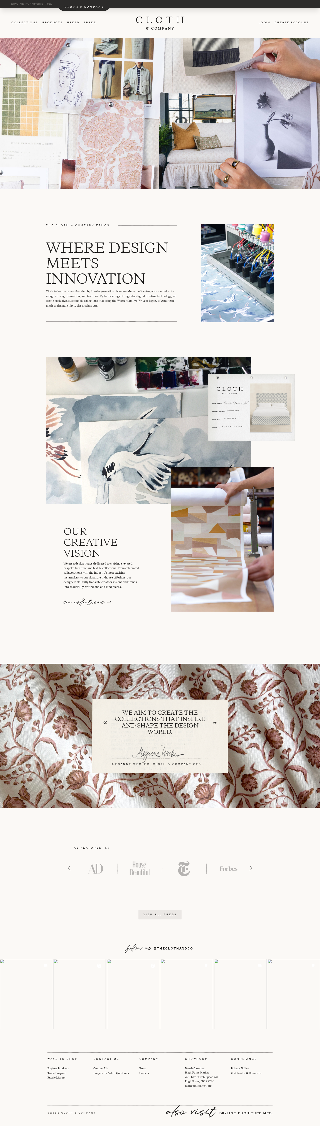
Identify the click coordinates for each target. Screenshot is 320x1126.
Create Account (292, 23)
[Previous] (69, 868)
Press (73, 23)
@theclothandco (173, 948)
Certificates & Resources (246, 1073)
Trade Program (56, 1073)
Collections (24, 23)
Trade (90, 23)
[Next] (251, 868)
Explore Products (58, 1068)
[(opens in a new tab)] (26, 994)
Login (264, 23)
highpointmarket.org (198, 1086)
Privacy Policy (240, 1068)
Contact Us (100, 1068)
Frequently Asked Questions (111, 1073)
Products (52, 23)
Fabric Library (56, 1078)
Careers (144, 1073)
